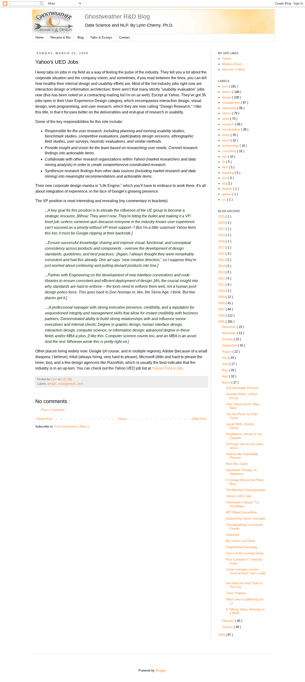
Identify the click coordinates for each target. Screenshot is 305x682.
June (225, 364)
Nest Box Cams (237, 464)
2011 (222, 284)
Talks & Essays (101, 37)
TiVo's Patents (236, 593)
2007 (222, 309)
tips (225, 156)
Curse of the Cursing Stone (244, 553)
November (229, 333)
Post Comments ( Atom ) (72, 426)
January (228, 627)
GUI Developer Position (242, 388)
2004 (222, 635)
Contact (124, 37)
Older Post (199, 419)
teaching (228, 173)
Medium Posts (232, 64)
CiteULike (232, 534)
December (229, 327)
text (225, 178)
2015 (222, 260)
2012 (222, 278)
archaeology (231, 145)
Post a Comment (53, 410)
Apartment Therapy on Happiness (241, 472)
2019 (222, 235)
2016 (222, 253)
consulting (229, 151)
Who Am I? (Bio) (233, 69)
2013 (222, 272)
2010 (222, 290)
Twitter (226, 58)
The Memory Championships (245, 490)
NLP (225, 167)
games (227, 194)
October (228, 339)
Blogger (161, 670)
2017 (222, 247)
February (228, 621)
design (52, 383)
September (230, 345)
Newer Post (44, 419)
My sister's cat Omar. (240, 541)
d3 (224, 183)
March (226, 382)
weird (226, 119)
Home (40, 37)
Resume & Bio (61, 37)
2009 (222, 297)
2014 (222, 266)
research (228, 124)
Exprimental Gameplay (241, 547)
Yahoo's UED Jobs (239, 496)
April (225, 376)
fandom (227, 188)
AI (224, 162)
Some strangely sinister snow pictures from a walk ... (245, 573)
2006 (222, 315)
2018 (222, 241)
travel (226, 140)
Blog (80, 37)
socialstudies (231, 129)
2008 (222, 303)
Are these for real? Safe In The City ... (244, 585)
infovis (227, 113)
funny (226, 135)
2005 (222, 321)
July (225, 358)
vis (224, 199)
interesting (229, 108)
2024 (222, 222)
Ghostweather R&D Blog (117, 16)
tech (80, 383)
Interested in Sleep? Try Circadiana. (242, 504)
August (227, 351)
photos (227, 92)
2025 (222, 216)
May (225, 370)
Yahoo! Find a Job (167, 368)
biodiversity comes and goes (245, 518)
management (67, 383)
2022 (222, 229)
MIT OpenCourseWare (241, 512)
